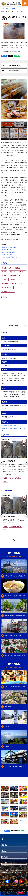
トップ (2, 9)
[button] (1, 462)
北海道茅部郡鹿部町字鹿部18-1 (11, 51)
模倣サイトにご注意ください (14, 870)
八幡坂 (7, 726)
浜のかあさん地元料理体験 (9, 257)
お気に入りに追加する (14, 65)
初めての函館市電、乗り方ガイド (14, 636)
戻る (14, 540)
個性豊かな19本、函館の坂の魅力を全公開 (16, 616)
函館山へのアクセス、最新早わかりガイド (16, 576)
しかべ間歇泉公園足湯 (8, 252)
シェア (4, 55)
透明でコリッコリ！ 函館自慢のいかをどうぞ (16, 655)
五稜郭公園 (8, 707)
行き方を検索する (14, 71)
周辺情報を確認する (14, 326)
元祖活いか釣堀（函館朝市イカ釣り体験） (16, 687)
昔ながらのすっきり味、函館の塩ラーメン (16, 596)
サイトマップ (18, 872)
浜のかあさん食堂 (7, 254)
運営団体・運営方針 (7, 872)
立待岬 (7, 746)
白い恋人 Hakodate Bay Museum (14, 766)
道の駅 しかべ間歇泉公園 (9, 247)
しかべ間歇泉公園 (7, 249)
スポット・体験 (10, 9)
